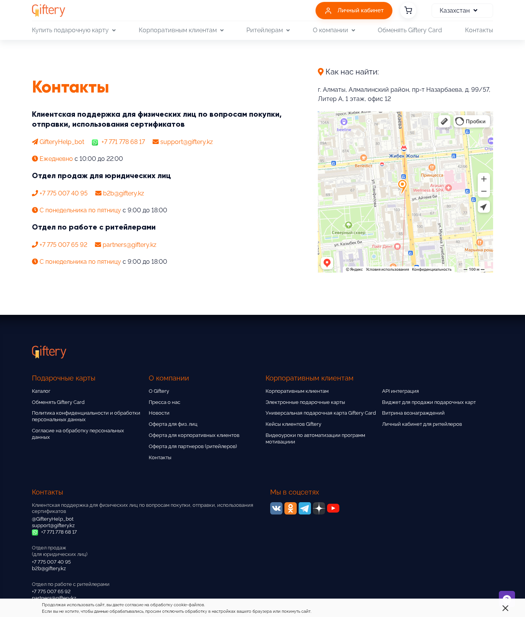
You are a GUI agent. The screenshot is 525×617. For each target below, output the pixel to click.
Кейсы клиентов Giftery (293, 424)
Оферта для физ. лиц (173, 424)
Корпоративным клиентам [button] (178, 30)
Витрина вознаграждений (413, 413)
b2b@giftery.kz (49, 568)
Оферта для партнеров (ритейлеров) (193, 446)
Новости (159, 413)
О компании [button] (330, 30)
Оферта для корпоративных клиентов (194, 435)
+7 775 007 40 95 (51, 562)
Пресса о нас (164, 402)
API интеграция (400, 391)
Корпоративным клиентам (297, 391)
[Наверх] (24, 592)
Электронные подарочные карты (305, 402)
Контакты (479, 30)
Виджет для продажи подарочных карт (429, 402)
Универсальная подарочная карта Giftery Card (321, 413)
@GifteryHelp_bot (52, 519)
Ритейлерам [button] (264, 30)
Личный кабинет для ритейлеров (422, 424)
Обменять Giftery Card (410, 30)
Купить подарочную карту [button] (70, 30)
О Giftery (159, 391)
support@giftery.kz (53, 525)
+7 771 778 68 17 (122, 142)
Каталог (41, 391)
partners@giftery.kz (54, 598)
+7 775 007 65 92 (51, 591)
